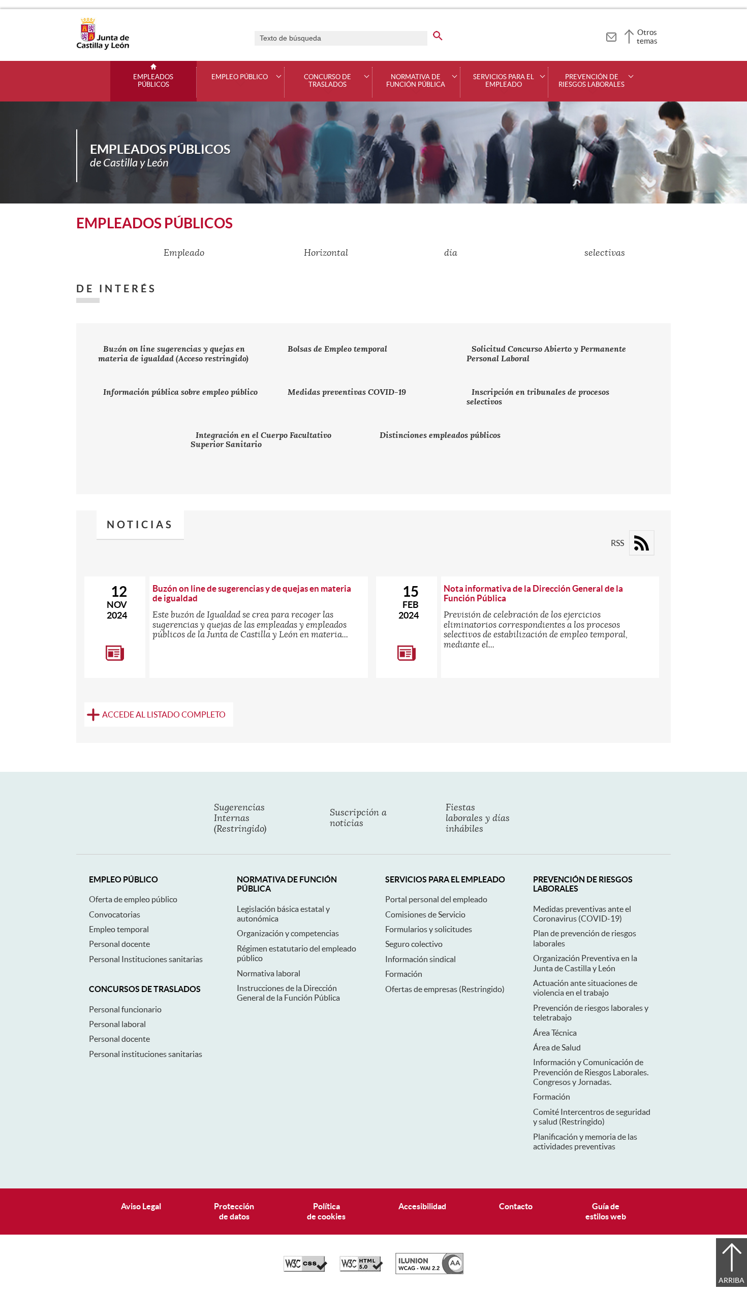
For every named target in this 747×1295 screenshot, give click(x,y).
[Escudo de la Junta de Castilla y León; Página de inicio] (102, 48)
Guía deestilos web (605, 1211)
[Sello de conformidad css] (305, 1269)
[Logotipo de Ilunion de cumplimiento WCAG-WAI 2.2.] (429, 1272)
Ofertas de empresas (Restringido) (445, 989)
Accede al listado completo (164, 714)
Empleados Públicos (153, 81)
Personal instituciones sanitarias (145, 1054)
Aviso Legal (141, 1206)
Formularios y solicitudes (428, 929)
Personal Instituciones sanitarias (146, 959)
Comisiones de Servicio (425, 914)
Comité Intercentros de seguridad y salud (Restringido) (591, 1116)
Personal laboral (117, 1024)
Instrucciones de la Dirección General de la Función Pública (288, 992)
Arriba (731, 1280)
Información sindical (420, 959)
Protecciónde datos (234, 1211)
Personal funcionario (125, 1009)
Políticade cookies (326, 1211)
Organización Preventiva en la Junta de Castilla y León (585, 962)
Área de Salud (557, 1047)
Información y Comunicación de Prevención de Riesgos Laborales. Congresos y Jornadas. (590, 1072)
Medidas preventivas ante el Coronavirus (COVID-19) (582, 913)
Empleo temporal (119, 929)
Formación (403, 973)
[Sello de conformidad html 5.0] (361, 1269)
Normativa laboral (268, 973)
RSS (617, 543)
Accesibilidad (422, 1206)
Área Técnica (555, 1032)
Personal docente (119, 943)
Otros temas (647, 36)
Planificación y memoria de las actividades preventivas (585, 1141)
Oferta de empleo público (133, 899)
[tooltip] (611, 35)
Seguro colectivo (414, 943)
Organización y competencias (288, 933)
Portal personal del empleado (436, 899)
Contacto (516, 1206)
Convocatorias (114, 914)
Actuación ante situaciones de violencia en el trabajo (585, 987)
